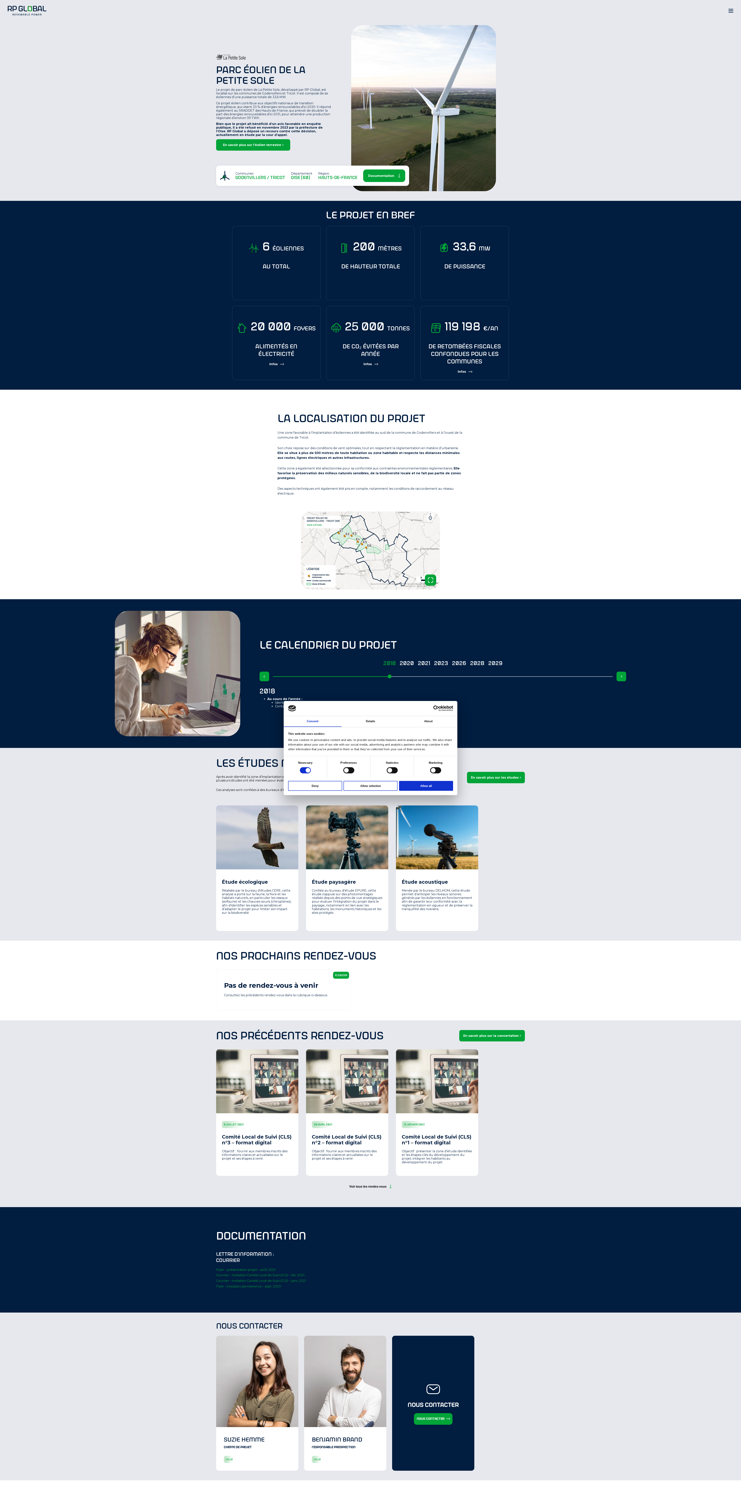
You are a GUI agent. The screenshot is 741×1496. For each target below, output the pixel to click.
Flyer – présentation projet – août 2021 (246, 1270)
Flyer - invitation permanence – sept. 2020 (248, 1286)
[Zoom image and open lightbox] (430, 580)
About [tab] (428, 721)
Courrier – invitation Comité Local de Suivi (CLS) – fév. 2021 (260, 1275)
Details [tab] (370, 721)
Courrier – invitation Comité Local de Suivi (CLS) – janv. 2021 (261, 1281)
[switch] (348, 770)
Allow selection (370, 785)
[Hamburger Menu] (731, 10)
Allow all (426, 785)
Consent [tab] (312, 721)
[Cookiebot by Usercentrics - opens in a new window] (436, 708)
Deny (315, 785)
